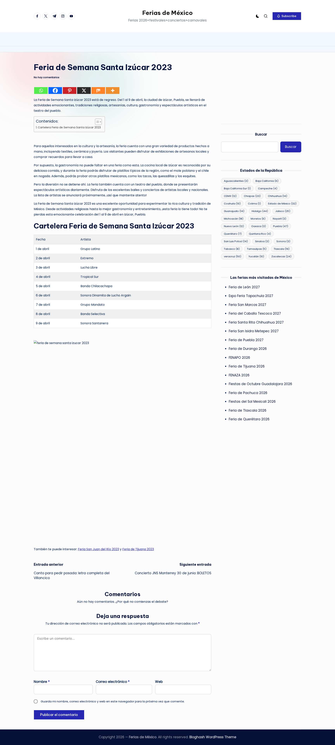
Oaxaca (258, 226)
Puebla (280, 226)
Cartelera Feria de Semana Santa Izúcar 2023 (69, 127)
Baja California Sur (237, 188)
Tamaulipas (256, 249)
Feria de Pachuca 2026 (248, 393)
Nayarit (279, 219)
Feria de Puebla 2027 (246, 340)
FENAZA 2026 (239, 375)
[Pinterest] (69, 90)
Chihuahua (277, 196)
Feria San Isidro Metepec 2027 (254, 331)
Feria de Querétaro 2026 (249, 419)
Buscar (261, 134)
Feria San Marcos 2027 (247, 304)
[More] (112, 90)
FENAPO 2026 (239, 357)
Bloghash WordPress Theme (212, 737)
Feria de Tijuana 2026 (247, 366)
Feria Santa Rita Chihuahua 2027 (256, 322)
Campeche (267, 188)
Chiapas (252, 196)
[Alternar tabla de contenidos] (96, 121)
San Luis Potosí (236, 241)
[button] (286, 16)
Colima (254, 203)
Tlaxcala (281, 249)
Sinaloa (262, 241)
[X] (84, 90)
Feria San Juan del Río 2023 (98, 549)
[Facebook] (55, 90)
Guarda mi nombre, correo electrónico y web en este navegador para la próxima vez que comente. (113, 701)
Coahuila (232, 203)
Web (159, 681)
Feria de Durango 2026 (248, 348)
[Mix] (98, 90)
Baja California (267, 181)
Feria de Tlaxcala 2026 (247, 410)
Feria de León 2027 (244, 287)
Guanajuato (234, 211)
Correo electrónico (113, 681)
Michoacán (233, 219)
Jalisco (282, 211)
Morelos (258, 219)
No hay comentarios (46, 77)
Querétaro (233, 234)
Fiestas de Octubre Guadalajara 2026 (260, 384)
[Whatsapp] (41, 90)
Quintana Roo (260, 234)
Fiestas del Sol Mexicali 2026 (252, 401)
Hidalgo (260, 211)
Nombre (42, 681)
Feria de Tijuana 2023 (138, 549)
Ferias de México (167, 12)
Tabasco (232, 249)
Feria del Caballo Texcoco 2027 (255, 313)
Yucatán (256, 256)
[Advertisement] (261, 89)
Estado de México (282, 203)
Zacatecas (281, 256)
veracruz (232, 256)
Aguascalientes (236, 181)
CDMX (230, 196)
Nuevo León (234, 226)
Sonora (283, 241)
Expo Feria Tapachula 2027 (251, 296)
